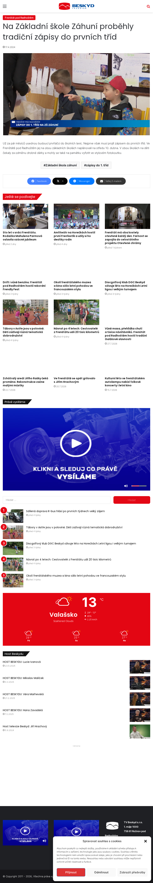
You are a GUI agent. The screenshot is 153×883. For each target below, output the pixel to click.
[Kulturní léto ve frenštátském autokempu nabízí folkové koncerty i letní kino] (127, 362)
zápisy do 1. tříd (97, 165)
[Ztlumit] (126, 486)
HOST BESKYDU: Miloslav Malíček (23, 678)
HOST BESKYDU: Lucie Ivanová (22, 662)
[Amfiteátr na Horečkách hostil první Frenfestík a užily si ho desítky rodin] (76, 216)
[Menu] (5, 7)
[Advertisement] (76, 774)
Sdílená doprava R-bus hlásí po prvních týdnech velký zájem (65, 511)
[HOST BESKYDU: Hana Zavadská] (140, 715)
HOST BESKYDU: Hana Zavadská (23, 710)
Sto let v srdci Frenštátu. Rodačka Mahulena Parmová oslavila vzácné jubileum (22, 236)
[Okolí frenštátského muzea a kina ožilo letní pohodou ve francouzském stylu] (76, 266)
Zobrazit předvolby (132, 872)
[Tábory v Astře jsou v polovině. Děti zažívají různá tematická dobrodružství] (25, 312)
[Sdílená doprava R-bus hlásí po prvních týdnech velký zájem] (13, 516)
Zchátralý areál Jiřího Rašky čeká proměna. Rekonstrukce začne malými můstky (25, 381)
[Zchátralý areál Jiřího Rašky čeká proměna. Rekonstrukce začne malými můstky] (25, 362)
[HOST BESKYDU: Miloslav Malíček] (140, 683)
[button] (145, 841)
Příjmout (71, 872)
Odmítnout (101, 872)
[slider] (139, 486)
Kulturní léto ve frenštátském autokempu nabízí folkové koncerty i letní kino (125, 381)
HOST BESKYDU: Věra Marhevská (23, 694)
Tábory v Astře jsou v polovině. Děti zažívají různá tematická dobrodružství (23, 332)
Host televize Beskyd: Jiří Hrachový (25, 726)
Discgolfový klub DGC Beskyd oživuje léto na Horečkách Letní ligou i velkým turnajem (126, 285)
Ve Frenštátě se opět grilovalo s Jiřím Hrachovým (74, 380)
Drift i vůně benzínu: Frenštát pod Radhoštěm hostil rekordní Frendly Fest (24, 285)
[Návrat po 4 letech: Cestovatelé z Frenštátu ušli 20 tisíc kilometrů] (76, 312)
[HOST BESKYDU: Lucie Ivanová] (140, 667)
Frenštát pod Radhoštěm (19, 17)
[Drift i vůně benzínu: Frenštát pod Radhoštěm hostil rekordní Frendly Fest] (25, 266)
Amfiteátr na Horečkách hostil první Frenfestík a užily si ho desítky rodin (74, 236)
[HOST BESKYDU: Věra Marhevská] (140, 699)
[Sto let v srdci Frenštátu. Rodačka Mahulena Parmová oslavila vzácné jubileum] (25, 216)
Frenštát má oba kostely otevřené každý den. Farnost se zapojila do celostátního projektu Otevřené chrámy (126, 238)
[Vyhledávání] (148, 7)
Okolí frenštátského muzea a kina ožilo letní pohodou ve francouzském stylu (73, 285)
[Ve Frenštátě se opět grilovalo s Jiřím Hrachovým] (76, 362)
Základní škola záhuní (61, 165)
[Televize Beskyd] (76, 6)
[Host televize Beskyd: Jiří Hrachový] (140, 731)
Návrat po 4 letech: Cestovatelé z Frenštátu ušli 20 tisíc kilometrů (76, 330)
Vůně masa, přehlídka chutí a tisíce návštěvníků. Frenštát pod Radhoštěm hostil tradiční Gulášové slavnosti (126, 334)
